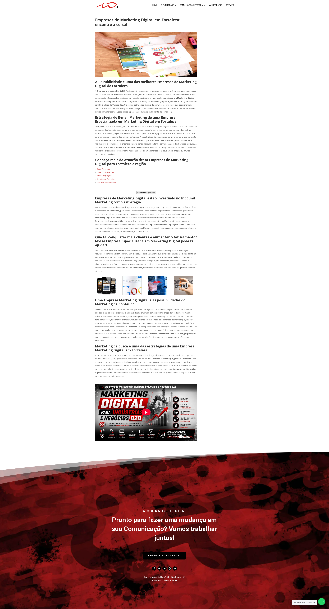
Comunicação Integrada (191, 5)
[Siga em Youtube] (175, 568)
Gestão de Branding (106, 179)
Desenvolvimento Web (107, 182)
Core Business (103, 169)
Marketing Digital (104, 175)
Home (154, 5)
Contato (230, 5)
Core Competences (105, 172)
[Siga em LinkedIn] (164, 568)
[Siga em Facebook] (154, 568)
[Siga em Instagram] (170, 568)
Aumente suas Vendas (164, 555)
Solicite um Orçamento (146, 192)
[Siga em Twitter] (159, 568)
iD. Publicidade (167, 5)
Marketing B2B (215, 5)
